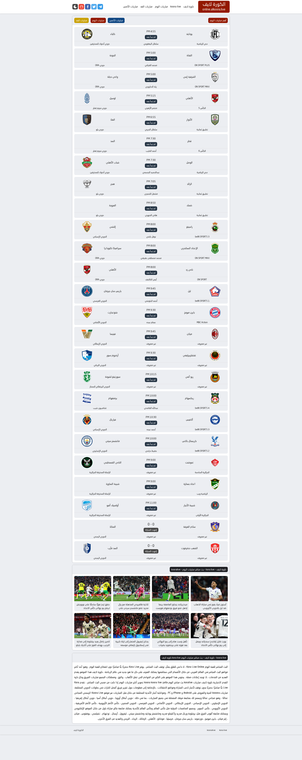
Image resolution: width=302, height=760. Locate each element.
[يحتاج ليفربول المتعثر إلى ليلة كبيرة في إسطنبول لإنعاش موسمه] (131, 625)
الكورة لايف (78, 730)
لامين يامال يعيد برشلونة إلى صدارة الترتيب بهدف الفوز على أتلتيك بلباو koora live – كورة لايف (93, 645)
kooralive (211, 730)
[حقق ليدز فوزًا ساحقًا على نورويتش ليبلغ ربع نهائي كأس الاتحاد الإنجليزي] (92, 588)
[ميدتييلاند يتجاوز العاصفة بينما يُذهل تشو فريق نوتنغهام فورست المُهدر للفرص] (170, 588)
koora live (175, 7)
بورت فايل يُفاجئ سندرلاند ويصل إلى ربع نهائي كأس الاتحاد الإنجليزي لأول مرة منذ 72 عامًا (211, 645)
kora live (223, 730)
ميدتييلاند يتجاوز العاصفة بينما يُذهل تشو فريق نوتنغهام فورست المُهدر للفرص (171, 608)
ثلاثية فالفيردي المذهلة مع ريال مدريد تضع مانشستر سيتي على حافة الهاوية (133, 608)
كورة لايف (188, 7)
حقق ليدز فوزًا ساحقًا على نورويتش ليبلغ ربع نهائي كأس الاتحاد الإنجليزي (93, 608)
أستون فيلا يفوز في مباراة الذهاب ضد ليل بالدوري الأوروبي (210, 606)
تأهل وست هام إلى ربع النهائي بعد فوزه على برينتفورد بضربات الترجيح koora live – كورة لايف (172, 645)
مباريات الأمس (130, 7)
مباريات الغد (146, 7)
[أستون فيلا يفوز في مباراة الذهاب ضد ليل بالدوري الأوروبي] (209, 588)
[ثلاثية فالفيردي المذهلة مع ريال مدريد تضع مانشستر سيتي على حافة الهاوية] (131, 588)
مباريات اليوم (161, 7)
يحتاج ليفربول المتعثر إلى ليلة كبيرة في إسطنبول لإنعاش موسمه (131, 643)
